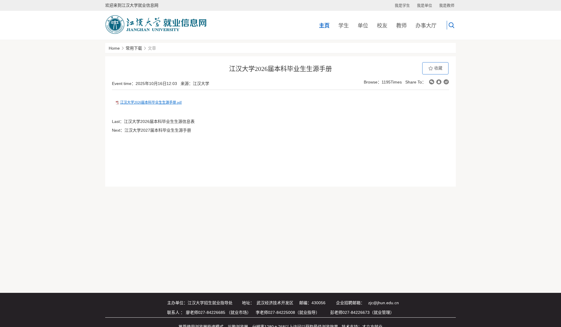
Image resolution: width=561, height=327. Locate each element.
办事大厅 (426, 26)
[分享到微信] (431, 82)
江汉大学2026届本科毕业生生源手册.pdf (151, 102)
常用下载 (134, 48)
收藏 (437, 68)
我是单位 (424, 5)
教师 (401, 26)
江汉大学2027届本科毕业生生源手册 (157, 130)
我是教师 (446, 5)
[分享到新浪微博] (446, 82)
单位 (363, 26)
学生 (343, 26)
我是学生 (402, 5)
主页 (324, 26)
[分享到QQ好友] (439, 82)
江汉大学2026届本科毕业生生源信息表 (159, 121)
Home (114, 48)
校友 (382, 26)
